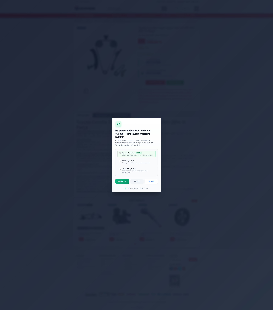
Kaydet (151, 181)
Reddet (136, 181)
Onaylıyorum (122, 181)
